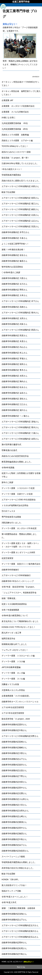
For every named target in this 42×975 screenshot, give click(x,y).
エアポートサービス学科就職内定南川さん (20, 931)
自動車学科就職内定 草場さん (14, 358)
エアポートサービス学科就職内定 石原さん (20, 215)
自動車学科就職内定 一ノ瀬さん (15, 415)
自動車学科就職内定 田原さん (14, 335)
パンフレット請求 (31, 971)
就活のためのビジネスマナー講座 (16, 151)
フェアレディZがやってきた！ (15, 650)
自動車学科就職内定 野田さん (14, 289)
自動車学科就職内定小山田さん (15, 799)
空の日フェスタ (8, 511)
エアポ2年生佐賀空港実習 (13, 707)
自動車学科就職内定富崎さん (14, 741)
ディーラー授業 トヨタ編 (13, 661)
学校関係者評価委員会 (11, 174)
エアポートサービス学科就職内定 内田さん (20, 186)
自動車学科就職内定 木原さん (14, 341)
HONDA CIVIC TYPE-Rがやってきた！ (18, 627)
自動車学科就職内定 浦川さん (14, 410)
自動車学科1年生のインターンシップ (18, 581)
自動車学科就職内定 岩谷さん (14, 255)
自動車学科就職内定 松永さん (14, 387)
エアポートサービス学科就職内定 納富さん (20, 209)
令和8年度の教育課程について (15, 615)
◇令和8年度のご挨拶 (11, 272)
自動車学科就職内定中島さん (14, 730)
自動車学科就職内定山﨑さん (14, 816)
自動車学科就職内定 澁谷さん (14, 392)
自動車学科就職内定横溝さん (14, 822)
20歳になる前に (8, 117)
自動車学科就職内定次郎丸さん (15, 810)
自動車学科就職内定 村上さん (14, 352)
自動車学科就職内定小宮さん (14, 804)
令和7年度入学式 (9, 902)
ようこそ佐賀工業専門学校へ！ (15, 243)
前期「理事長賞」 (9, 598)
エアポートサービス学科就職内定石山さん (20, 936)
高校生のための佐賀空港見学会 (15, 456)
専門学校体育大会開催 (11, 516)
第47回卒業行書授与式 (11, 444)
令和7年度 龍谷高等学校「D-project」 (19, 586)
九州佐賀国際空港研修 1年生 (15, 123)
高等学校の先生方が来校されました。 (18, 868)
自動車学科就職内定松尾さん (14, 948)
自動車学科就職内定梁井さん (14, 724)
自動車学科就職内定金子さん (14, 845)
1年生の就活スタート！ (12, 169)
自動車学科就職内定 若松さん (14, 398)
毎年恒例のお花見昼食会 (12, 266)
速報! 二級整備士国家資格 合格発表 (18, 908)
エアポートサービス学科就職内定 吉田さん (20, 438)
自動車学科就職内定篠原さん (14, 833)
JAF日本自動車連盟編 (11, 667)
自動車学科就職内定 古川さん (14, 283)
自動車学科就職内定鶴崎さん (14, 747)
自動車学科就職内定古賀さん (14, 770)
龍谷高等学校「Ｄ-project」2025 (16, 718)
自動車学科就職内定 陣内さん (14, 381)
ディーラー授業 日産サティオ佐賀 (17, 493)
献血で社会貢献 (8, 192)
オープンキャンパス (10, 971)
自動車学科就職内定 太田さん (14, 318)
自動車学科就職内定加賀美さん (15, 850)
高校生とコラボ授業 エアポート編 (17, 140)
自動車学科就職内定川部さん (14, 753)
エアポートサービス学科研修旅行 (16, 575)
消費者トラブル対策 (10, 684)
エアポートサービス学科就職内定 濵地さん (20, 421)
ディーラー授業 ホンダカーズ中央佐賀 (19, 528)
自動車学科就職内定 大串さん (14, 295)
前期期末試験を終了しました (14, 644)
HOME (4, 961)
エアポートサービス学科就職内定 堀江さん (20, 203)
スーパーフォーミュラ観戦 (13, 856)
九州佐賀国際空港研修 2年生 (15, 129)
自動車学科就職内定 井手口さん (15, 232)
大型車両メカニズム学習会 (13, 690)
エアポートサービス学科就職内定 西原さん (20, 329)
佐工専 (9, 961)
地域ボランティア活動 (11, 890)
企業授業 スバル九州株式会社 (15, 111)
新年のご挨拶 (7, 482)
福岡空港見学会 (8, 638)
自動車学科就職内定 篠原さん (14, 260)
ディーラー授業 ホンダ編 (13, 672)
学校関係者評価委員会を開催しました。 (19, 862)
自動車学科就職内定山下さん (14, 759)
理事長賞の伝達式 (9, 450)
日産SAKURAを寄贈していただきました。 (20, 163)
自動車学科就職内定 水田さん (14, 375)
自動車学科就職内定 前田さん (14, 364)
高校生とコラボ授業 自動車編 (15, 134)
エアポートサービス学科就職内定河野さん (20, 736)
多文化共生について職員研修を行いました (20, 621)
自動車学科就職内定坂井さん (14, 764)
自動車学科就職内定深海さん (14, 913)
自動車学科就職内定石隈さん (14, 793)
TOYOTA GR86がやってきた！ (15, 146)
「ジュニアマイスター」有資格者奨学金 (19, 592)
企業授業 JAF (7, 100)
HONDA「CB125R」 (11, 879)
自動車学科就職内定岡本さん (14, 942)
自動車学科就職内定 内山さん (14, 347)
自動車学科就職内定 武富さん (14, 324)
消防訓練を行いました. (12, 522)
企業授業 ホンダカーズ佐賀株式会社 (18, 106)
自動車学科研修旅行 (10, 569)
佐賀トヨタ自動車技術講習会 (14, 604)
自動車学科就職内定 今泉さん (14, 238)
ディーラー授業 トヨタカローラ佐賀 (18, 488)
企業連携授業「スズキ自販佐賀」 (16, 695)
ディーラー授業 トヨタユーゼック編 (18, 655)
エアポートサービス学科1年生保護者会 (19, 499)
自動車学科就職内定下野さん (14, 776)
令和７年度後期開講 (10, 609)
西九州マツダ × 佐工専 (11, 632)
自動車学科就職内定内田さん (14, 781)
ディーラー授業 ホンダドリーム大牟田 (18, 552)
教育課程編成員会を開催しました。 (17, 461)
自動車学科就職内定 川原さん (14, 278)
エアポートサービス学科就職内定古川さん (20, 925)
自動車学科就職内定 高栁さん (14, 306)
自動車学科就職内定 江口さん (14, 404)
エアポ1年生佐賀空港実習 (13, 713)
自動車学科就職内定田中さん (14, 787)
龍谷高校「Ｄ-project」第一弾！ (15, 157)
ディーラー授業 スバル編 (13, 678)
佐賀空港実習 (7, 558)
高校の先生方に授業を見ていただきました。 (21, 180)
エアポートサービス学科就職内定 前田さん (20, 197)
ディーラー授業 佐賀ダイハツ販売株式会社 (21, 563)
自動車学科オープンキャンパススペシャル (20, 701)
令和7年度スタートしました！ (15, 896)
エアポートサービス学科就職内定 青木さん (20, 312)
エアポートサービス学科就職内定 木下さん (20, 301)
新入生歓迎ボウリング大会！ (14, 885)
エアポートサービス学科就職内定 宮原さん (20, 226)
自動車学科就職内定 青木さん (14, 370)
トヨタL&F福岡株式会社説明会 (15, 505)
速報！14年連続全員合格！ (13, 249)
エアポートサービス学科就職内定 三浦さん (20, 433)
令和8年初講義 (8, 467)
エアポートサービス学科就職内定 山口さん (20, 220)
